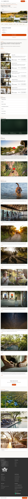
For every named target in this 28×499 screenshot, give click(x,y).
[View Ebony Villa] (6, 57)
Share (3, 9)
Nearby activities (3, 113)
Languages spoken (3, 99)
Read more (2, 48)
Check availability (23, 59)
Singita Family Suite (15, 79)
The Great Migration (3, 480)
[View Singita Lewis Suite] (6, 90)
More (2, 202)
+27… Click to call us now (4, 465)
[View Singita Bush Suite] (6, 65)
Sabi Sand (16, 461)
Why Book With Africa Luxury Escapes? (5, 486)
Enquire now (14, 384)
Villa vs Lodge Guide (17, 481)
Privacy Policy (2, 488)
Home (1, 3)
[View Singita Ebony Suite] (6, 74)
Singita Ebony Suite (15, 71)
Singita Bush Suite (14, 63)
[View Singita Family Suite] (6, 82)
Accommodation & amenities (4, 106)
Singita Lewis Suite (14, 87)
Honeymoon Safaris (17, 480)
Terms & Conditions (3, 487)
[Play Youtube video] (14, 147)
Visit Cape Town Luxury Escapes (18, 490)
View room (19, 59)
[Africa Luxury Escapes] (5, 1)
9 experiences (15, 7)
